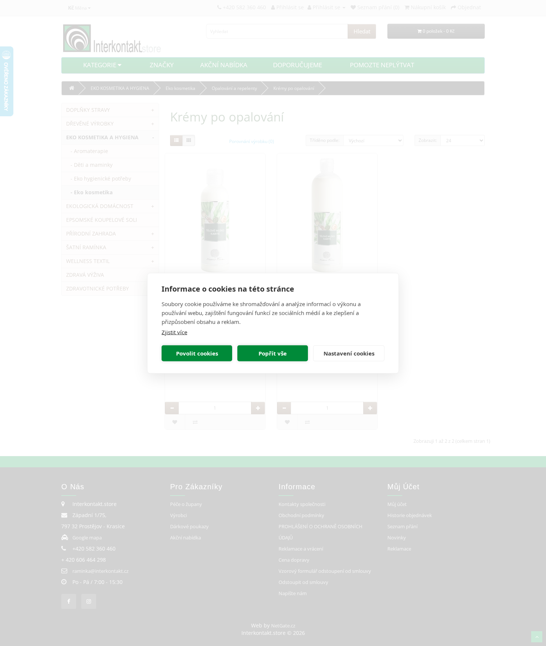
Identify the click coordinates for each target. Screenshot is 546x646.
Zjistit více (174, 331)
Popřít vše (273, 353)
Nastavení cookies (349, 353)
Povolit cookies (197, 353)
